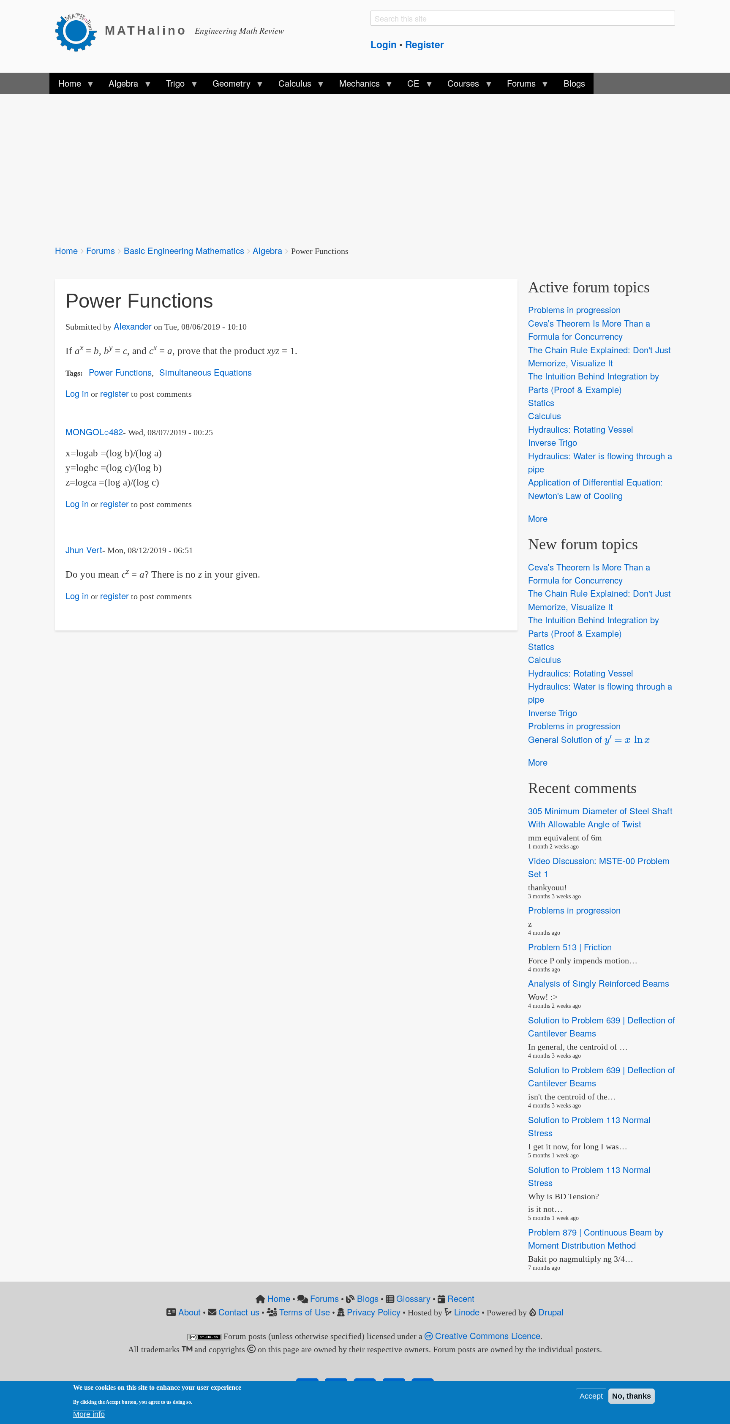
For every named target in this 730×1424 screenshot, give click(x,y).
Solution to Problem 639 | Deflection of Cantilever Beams (601, 1026)
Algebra (267, 250)
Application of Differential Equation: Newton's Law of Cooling (595, 489)
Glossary (413, 1298)
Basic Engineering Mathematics (184, 250)
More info (89, 1414)
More (538, 518)
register (114, 393)
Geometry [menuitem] (227, 85)
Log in (77, 393)
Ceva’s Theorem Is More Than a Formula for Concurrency (589, 329)
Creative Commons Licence (486, 1335)
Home (66, 250)
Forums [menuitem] (517, 85)
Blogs (368, 1298)
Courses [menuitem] (459, 85)
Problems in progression (574, 310)
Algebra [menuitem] (119, 85)
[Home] (80, 31)
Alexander (133, 326)
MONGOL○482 (94, 432)
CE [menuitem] (409, 85)
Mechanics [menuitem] (354, 85)
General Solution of (585, 738)
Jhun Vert (83, 549)
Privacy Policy (373, 1312)
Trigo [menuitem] (171, 85)
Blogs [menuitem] (574, 83)
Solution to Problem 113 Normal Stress (589, 1126)
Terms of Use (304, 1312)
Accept (591, 1396)
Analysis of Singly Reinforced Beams (598, 983)
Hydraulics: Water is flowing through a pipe (600, 462)
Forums (100, 250)
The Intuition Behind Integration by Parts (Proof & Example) (593, 383)
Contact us (238, 1312)
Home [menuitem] (65, 85)
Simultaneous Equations (205, 372)
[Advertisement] (308, 164)
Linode (466, 1312)
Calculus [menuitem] (290, 85)
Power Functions (120, 372)
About (189, 1312)
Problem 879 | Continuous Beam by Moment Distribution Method (595, 1238)
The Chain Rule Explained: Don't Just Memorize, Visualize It (599, 356)
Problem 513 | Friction (570, 947)
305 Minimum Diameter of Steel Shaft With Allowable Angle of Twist (600, 817)
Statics (541, 402)
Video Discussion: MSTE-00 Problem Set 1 (599, 867)
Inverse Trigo (552, 442)
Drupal (551, 1312)
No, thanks (631, 1396)
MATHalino (146, 30)
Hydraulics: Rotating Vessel (580, 429)
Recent (460, 1298)
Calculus (544, 416)
